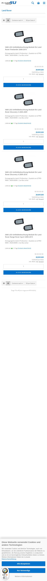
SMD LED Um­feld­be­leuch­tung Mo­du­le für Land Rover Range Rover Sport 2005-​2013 (23, 236)
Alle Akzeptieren (23, 564)
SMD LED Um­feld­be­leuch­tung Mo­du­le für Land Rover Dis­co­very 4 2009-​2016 (23, 173)
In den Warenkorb (23, 85)
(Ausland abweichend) (24, 61)
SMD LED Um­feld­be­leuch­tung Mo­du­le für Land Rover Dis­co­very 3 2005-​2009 (23, 111)
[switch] (5, 577)
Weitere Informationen (23, 576)
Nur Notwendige (23, 570)
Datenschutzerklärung (9, 559)
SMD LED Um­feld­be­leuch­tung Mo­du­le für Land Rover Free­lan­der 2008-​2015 (23, 48)
